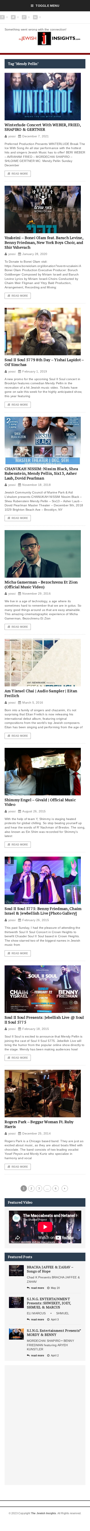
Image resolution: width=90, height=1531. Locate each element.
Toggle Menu (47, 5)
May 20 (55, 1288)
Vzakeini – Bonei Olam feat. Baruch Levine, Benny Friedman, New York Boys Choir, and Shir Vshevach (44, 242)
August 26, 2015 (34, 811)
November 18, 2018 (36, 485)
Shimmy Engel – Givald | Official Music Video (40, 802)
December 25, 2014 (36, 1133)
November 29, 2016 (36, 593)
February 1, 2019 (34, 371)
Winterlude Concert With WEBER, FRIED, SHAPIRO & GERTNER (43, 127)
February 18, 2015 (35, 1029)
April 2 (55, 1355)
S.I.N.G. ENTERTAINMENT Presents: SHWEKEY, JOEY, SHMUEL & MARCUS (49, 1303)
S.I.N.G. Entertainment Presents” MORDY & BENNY (54, 1332)
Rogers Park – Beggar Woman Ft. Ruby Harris (39, 1124)
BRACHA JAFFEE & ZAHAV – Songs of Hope (50, 1269)
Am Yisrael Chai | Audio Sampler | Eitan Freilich (41, 693)
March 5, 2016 (32, 702)
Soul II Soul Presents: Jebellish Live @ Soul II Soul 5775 (44, 1020)
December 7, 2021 (35, 136)
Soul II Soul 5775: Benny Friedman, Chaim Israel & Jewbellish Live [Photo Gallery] (43, 911)
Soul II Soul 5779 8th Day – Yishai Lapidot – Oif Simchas (44, 362)
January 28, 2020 (34, 254)
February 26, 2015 (35, 920)
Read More (20, 173)
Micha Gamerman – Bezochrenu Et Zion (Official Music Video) (41, 584)
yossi (12, 136)
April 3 (55, 1319)
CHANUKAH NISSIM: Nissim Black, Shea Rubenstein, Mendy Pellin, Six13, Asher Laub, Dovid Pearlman (41, 473)
